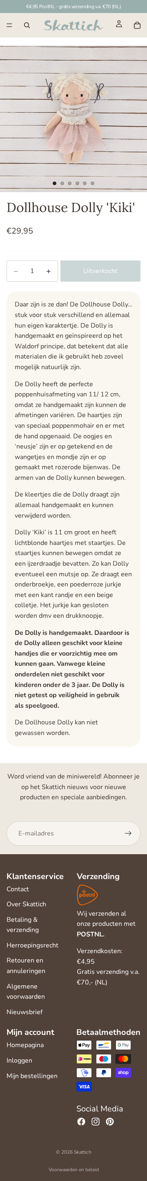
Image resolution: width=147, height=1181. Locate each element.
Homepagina (25, 1045)
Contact (18, 889)
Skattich (82, 1152)
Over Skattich (26, 904)
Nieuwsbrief (24, 1012)
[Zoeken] (27, 25)
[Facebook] (81, 1121)
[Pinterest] (110, 1121)
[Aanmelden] (128, 833)
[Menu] (9, 25)
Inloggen (19, 1060)
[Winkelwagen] (137, 25)
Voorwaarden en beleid (74, 1169)
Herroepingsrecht (32, 945)
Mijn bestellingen (32, 1076)
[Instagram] (95, 1121)
